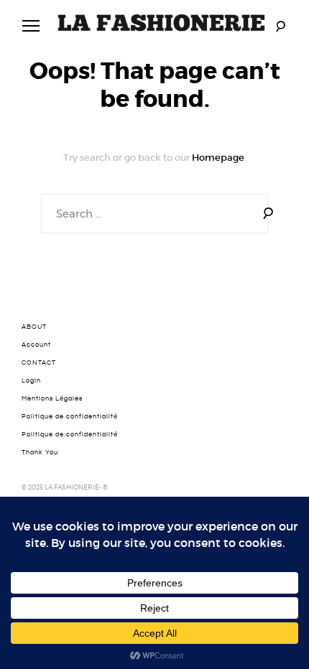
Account (36, 344)
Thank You (40, 452)
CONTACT (39, 362)
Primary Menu (31, 25)
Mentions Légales (52, 398)
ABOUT (34, 326)
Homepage (218, 157)
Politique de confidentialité (70, 416)
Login (31, 380)
